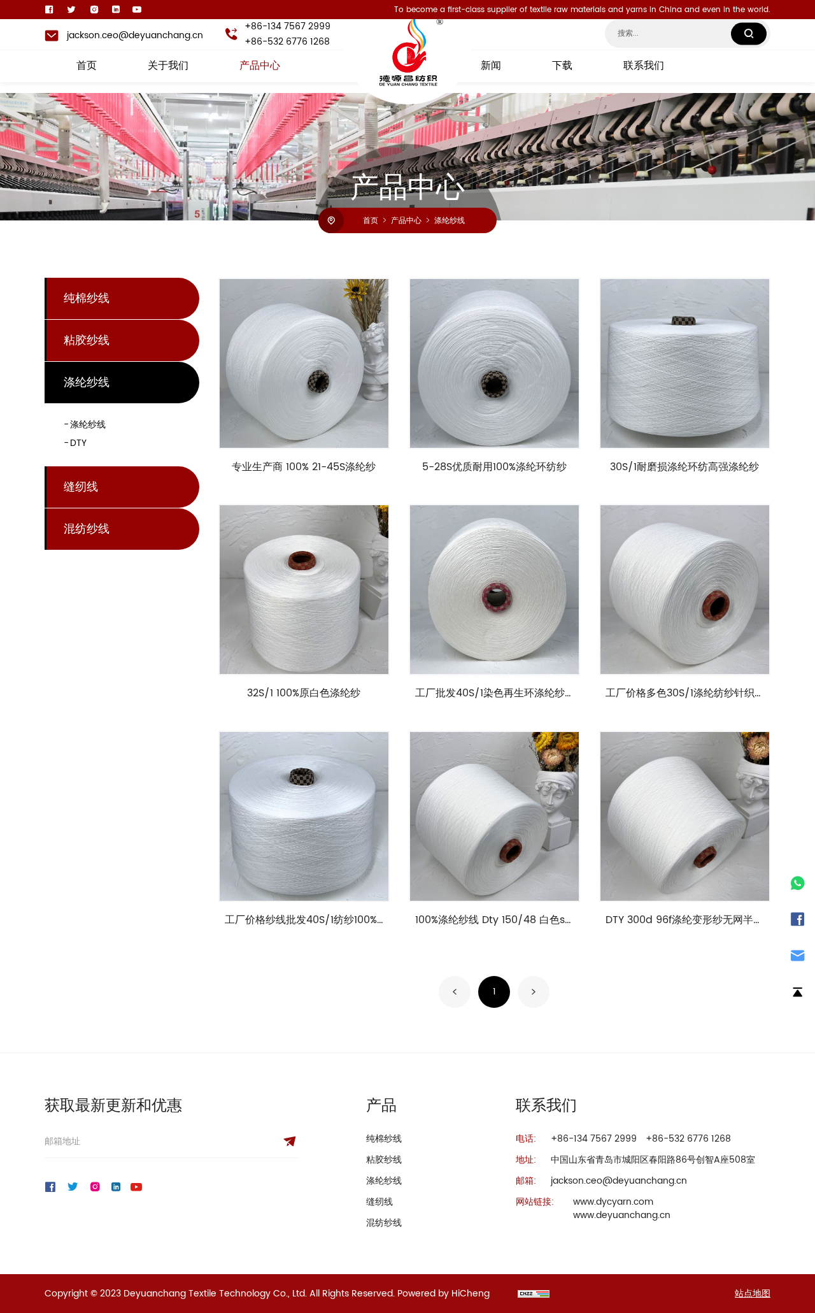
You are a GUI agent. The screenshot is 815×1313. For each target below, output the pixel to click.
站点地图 (752, 1293)
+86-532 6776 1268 (287, 41)
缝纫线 (81, 487)
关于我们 (168, 66)
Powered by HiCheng (443, 1293)
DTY (78, 443)
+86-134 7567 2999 (287, 26)
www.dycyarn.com (613, 1202)
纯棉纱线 (87, 298)
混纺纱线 (87, 529)
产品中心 (259, 66)
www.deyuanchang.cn (621, 1215)
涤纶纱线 (449, 220)
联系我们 (643, 66)
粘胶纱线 (87, 340)
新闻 (491, 66)
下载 (562, 66)
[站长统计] (533, 1293)
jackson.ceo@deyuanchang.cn (135, 35)
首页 (86, 66)
